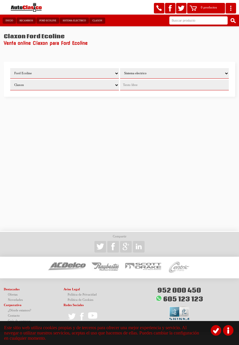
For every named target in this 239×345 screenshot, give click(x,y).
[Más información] (228, 330)
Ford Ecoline (47, 20)
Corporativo (13, 305)
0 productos (209, 7)
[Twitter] (181, 8)
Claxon (97, 20)
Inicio (9, 20)
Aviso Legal (72, 289)
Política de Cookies (80, 299)
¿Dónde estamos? (19, 310)
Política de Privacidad (82, 294)
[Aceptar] (216, 330)
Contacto (14, 315)
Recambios (26, 20)
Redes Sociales (74, 305)
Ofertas (12, 294)
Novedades (15, 299)
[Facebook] (170, 8)
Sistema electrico (74, 20)
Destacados (12, 289)
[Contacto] (159, 8)
